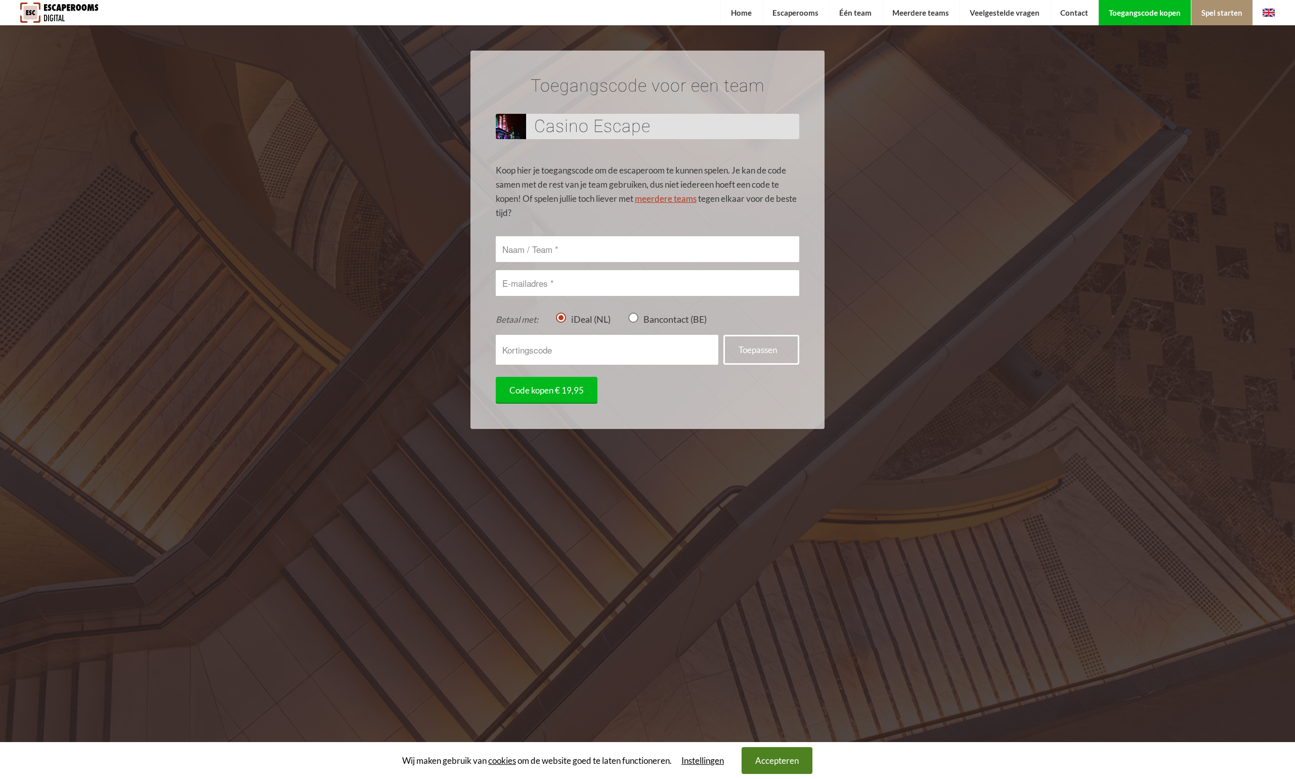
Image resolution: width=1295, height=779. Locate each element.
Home (741, 12)
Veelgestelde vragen (1005, 12)
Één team (855, 12)
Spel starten (1221, 12)
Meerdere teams (920, 12)
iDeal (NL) (591, 319)
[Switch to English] (1269, 12)
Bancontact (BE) (675, 319)
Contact (1074, 12)
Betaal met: (517, 319)
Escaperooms (795, 12)
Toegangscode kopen (1145, 12)
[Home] (59, 22)
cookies (502, 760)
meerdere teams (666, 198)
